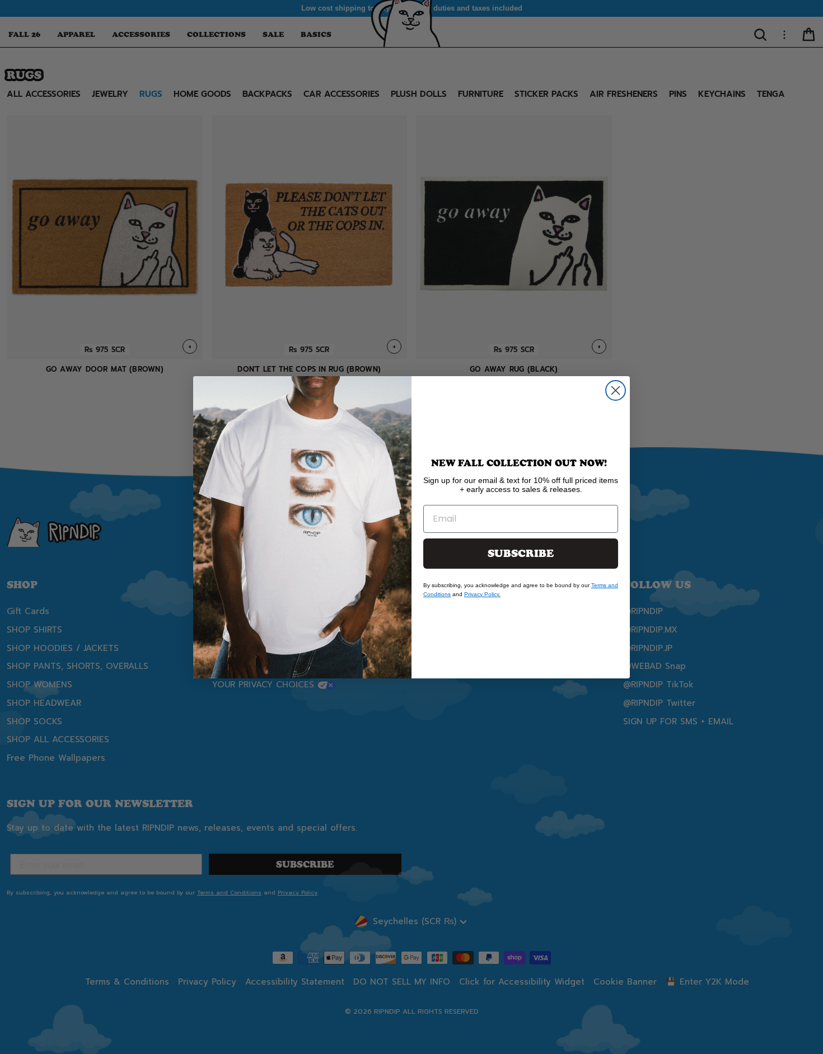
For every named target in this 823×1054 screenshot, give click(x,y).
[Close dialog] (615, 390)
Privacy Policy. (482, 594)
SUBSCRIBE (521, 553)
